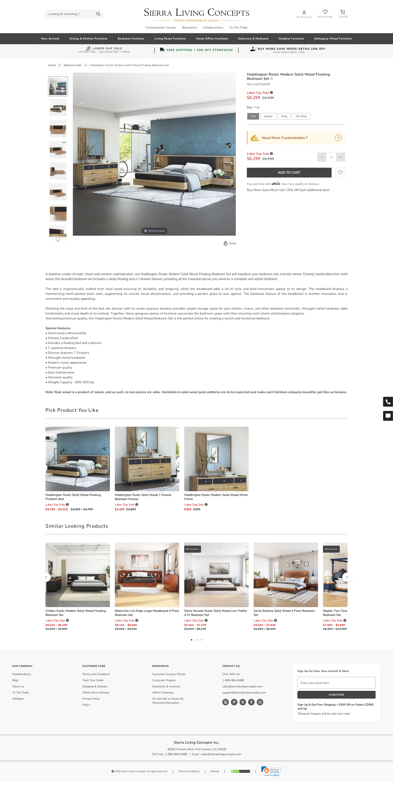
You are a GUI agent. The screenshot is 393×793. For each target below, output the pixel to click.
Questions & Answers (166, 686)
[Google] (225, 702)
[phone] (388, 402)
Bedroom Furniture (131, 39)
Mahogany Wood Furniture (333, 39)
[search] (73, 14)
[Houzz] (242, 702)
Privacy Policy (91, 699)
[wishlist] (340, 173)
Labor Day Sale (107, 48)
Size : (250, 107)
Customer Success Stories (169, 674)
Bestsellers (189, 27)
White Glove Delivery (95, 693)
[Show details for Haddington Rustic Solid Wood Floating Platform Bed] (77, 459)
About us (18, 686)
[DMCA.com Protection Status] (240, 771)
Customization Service (161, 27)
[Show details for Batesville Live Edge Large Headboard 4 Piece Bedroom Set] (147, 575)
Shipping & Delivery (94, 686)
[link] (271, 771)
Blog (15, 680)
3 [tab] (201, 640)
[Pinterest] (234, 702)
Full (253, 116)
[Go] (338, 137)
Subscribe (336, 694)
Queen (268, 116)
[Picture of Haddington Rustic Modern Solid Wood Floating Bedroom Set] (58, 86)
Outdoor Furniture (291, 39)
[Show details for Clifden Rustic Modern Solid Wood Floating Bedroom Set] (77, 575)
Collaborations (213, 27)
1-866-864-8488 (233, 680)
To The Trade (20, 693)
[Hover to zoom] (154, 154)
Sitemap (214, 771)
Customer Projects (164, 680)
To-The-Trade (238, 27)
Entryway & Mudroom (253, 39)
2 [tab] (196, 640)
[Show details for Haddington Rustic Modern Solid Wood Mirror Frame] (216, 459)
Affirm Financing (162, 693)
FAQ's (86, 705)
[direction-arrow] (46, 577)
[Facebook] (251, 702)
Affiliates (18, 699)
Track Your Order (93, 680)
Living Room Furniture (170, 39)
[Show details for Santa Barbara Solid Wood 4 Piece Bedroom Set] (286, 575)
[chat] (388, 416)
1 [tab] (192, 640)
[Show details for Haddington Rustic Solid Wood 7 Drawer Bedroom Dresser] (147, 459)
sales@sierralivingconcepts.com (242, 686)
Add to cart (289, 172)
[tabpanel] (196, 333)
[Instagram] (260, 702)
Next (58, 240)
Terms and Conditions (96, 674)
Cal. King (301, 116)
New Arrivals (50, 39)
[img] (225, 243)
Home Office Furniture (212, 39)
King (284, 116)
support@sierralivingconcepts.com (244, 693)
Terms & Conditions (189, 771)
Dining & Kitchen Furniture (89, 39)
